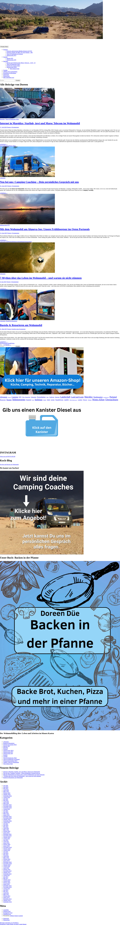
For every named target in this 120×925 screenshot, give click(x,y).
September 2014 (7, 902)
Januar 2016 (6, 884)
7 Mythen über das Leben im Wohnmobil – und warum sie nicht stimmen (41, 277)
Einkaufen (33, 397)
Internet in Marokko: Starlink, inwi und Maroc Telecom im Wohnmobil (40, 123)
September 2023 (7, 807)
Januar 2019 (6, 860)
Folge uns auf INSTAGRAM (7, 456)
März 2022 (6, 829)
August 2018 (6, 866)
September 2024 (7, 796)
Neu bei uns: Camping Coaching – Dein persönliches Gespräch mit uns (39, 181)
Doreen (9, 127)
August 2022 (6, 822)
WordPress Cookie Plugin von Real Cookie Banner (13, 924)
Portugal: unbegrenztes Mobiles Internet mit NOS (19, 51)
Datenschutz (6, 76)
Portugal (5, 49)
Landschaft (65, 397)
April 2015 (6, 893)
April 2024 (6, 801)
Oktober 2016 (6, 879)
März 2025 (6, 791)
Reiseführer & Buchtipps (9, 73)
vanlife (66, 400)
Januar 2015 (6, 897)
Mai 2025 (5, 788)
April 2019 (6, 856)
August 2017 (6, 875)
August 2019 (6, 850)
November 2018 (7, 863)
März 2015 (6, 894)
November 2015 (7, 887)
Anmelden (6, 910)
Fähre (47, 397)
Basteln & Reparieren (11, 321)
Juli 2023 (5, 810)
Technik (5, 70)
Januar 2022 (6, 832)
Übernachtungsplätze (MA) (10, 761)
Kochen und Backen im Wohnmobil (9, 464)
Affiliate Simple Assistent (16, 915)
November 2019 (7, 847)
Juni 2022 (5, 825)
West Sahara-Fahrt (14, 68)
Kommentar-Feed (7, 912)
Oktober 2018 (6, 865)
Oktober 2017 (6, 872)
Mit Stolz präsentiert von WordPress (9, 922)
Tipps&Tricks (10, 343)
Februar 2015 (6, 896)
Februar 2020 (6, 844)
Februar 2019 (6, 859)
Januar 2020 (6, 846)
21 (4, 344)
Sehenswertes (16, 241)
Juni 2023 (5, 812)
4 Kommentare (15, 127)
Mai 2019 (5, 854)
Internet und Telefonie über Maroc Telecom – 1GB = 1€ (21, 63)
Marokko (5, 61)
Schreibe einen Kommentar (18, 329)
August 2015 (6, 888)
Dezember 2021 (7, 834)
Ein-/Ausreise (26, 397)
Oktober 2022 (6, 819)
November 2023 (7, 806)
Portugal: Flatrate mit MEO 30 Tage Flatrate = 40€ (20, 52)
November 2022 (7, 818)
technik (53, 400)
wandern (80, 400)
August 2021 (6, 838)
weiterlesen (3, 144)
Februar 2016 (6, 882)
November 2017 (7, 871)
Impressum (6, 74)
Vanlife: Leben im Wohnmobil (11, 762)
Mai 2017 (5, 878)
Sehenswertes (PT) (11, 55)
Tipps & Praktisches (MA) (13, 64)
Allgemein (2, 178)
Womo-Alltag (12, 145)
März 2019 (6, 857)
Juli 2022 (5, 824)
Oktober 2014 (6, 900)
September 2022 (7, 821)
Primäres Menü (4, 46)
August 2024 (6, 797)
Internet (2, 145)
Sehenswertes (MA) (12, 67)
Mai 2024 (5, 800)
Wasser (85, 400)
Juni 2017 (5, 877)
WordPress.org (7, 914)
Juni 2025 (5, 787)
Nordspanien (98, 397)
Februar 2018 (6, 869)
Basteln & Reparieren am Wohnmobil (21, 325)
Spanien (5, 57)
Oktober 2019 (6, 849)
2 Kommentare (15, 186)
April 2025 (6, 790)
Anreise (9, 397)
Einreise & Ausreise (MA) (13, 65)
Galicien (51, 397)
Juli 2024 (5, 799)
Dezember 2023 (7, 804)
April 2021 (6, 841)
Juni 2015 (5, 890)
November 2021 (7, 835)
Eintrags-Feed (6, 911)
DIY (1, 343)
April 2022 (6, 828)
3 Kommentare (15, 282)
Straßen (44, 400)
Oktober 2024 (6, 794)
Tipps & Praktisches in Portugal (15, 54)
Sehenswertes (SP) (11, 60)
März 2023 (6, 813)
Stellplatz (22, 241)
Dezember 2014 (7, 899)
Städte (48, 400)
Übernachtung (28, 241)
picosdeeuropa (106, 397)
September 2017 (7, 874)
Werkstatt (90, 400)
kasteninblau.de (9, 42)
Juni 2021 (5, 840)
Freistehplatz (41, 397)
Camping (15, 397)
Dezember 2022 (7, 816)
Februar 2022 (6, 831)
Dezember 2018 (7, 862)
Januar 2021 (6, 843)
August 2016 (6, 881)
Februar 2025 (6, 793)
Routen (9, 400)
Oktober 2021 (6, 837)
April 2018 (6, 868)
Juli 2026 (5, 785)
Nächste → (8, 344)
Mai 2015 (5, 891)
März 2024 (6, 803)
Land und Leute (4, 241)
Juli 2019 (5, 852)
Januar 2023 (6, 815)
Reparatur (4, 343)
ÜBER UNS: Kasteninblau (10, 71)
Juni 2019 (5, 853)
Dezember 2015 (7, 885)
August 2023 (6, 809)
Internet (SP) (10, 58)
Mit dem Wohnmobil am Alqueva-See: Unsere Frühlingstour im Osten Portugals (45, 229)
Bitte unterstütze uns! (8, 77)
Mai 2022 (5, 826)
